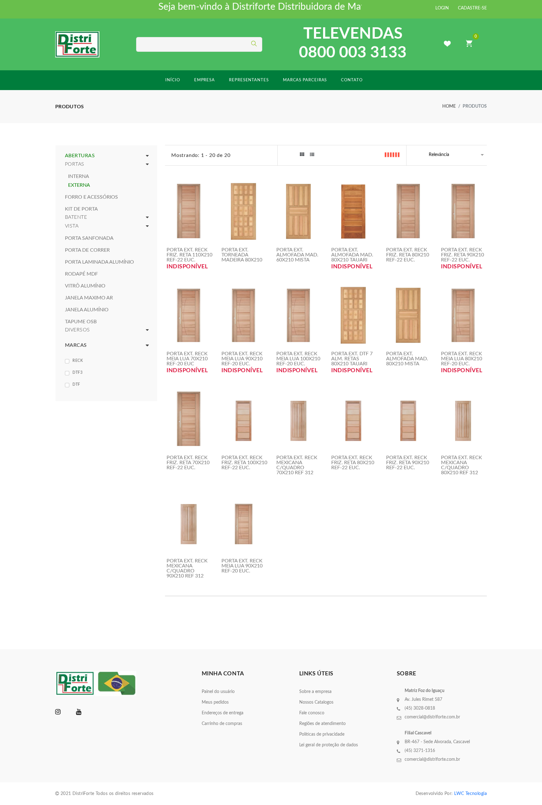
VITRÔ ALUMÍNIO (85, 285)
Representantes (249, 80)
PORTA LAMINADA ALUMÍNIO (99, 262)
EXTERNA (79, 185)
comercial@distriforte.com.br (432, 717)
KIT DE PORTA (81, 209)
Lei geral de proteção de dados (328, 745)
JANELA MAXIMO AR (89, 297)
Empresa (204, 80)
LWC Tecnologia (470, 794)
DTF (76, 384)
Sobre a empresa (315, 692)
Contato (351, 80)
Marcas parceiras (305, 80)
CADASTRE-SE (472, 8)
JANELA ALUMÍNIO (87, 309)
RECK (77, 360)
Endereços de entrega (222, 713)
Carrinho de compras (222, 724)
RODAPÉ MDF (81, 273)
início (172, 80)
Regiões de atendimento (322, 724)
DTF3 (77, 372)
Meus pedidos (215, 702)
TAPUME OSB (81, 321)
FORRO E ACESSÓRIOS (91, 197)
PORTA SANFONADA (89, 238)
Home (449, 106)
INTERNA (78, 176)
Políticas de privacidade (321, 734)
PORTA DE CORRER (87, 250)
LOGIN (442, 8)
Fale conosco (311, 713)
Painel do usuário (218, 692)
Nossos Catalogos (316, 702)
